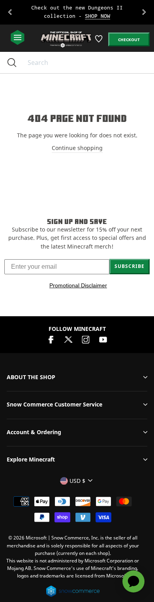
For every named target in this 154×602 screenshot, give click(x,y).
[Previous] (10, 12)
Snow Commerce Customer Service (54, 404)
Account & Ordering (34, 432)
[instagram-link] (86, 338)
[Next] (144, 12)
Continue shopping (77, 148)
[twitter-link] (68, 338)
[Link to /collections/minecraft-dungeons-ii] (77, 12)
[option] (77, 12)
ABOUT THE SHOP (31, 377)
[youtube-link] (103, 338)
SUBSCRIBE (130, 266)
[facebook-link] (51, 338)
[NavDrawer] (17, 38)
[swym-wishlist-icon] (99, 41)
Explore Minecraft (31, 459)
